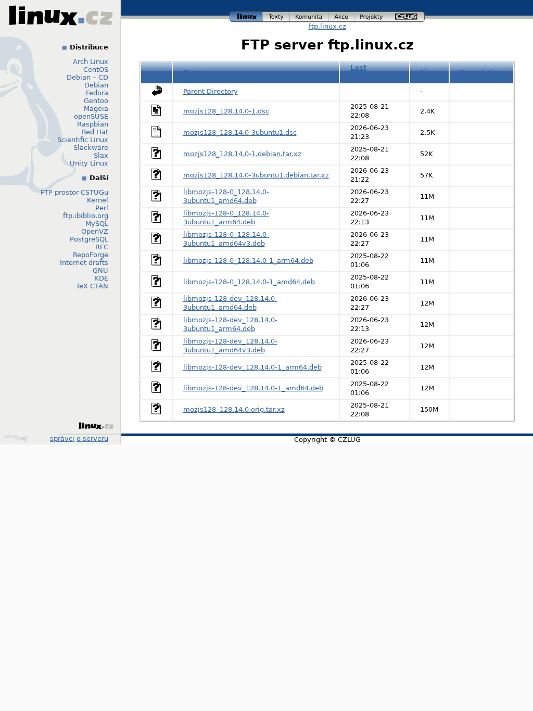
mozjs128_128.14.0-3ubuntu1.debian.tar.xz (256, 175)
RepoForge (90, 255)
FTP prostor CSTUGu (74, 192)
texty (276, 15)
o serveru (92, 438)
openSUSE (91, 116)
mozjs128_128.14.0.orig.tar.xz (234, 409)
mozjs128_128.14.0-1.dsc (226, 111)
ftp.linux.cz (327, 26)
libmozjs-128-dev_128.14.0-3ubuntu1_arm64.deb (230, 324)
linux (246, 15)
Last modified (367, 72)
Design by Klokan (17, 438)
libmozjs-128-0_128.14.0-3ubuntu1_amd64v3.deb (226, 239)
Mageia (96, 108)
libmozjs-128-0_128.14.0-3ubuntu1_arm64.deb (226, 217)
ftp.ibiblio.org (85, 216)
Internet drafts (84, 262)
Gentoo (96, 101)
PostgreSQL (89, 239)
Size (428, 72)
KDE (101, 278)
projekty (372, 15)
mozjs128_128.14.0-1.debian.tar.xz (242, 154)
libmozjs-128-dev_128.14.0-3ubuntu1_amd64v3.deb (230, 345)
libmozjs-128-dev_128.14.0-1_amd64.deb (253, 388)
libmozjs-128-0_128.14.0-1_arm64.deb (248, 260)
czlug (407, 15)
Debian (96, 85)
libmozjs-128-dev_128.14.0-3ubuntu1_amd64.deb (230, 303)
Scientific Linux (82, 140)
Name (194, 72)
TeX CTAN (92, 286)
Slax (101, 155)
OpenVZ (94, 231)
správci (62, 438)
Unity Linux (89, 163)
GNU (100, 270)
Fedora (97, 93)
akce (342, 15)
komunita (309, 15)
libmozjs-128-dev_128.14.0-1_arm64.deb (252, 367)
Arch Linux (90, 62)
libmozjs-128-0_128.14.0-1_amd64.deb (249, 282)
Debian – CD (87, 77)
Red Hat (95, 132)
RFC (101, 247)
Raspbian (92, 124)
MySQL (96, 223)
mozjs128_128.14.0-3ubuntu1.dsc (240, 132)
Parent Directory (210, 91)
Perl (101, 208)
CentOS (95, 69)
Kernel (97, 200)
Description (481, 72)
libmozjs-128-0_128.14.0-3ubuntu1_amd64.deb (226, 196)
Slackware (90, 147)
